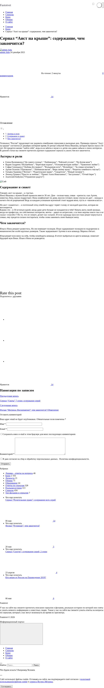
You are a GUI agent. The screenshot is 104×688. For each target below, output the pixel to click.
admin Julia (5, 52)
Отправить (5, 464)
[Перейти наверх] (21, 634)
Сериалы (9, 490)
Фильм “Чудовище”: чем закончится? (22, 526)
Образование (11, 483)
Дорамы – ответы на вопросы (19, 473)
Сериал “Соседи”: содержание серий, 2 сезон (26, 551)
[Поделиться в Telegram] (25, 340)
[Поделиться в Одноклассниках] (25, 361)
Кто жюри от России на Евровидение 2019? (25, 577)
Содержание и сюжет (16, 136)
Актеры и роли (13, 134)
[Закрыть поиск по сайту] (1, 675)
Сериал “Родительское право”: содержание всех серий (30, 500)
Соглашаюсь (6, 687)
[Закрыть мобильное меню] (1, 663)
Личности (10, 478)
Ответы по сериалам (14, 485)
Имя (3, 424)
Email (3, 429)
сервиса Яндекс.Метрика (41, 682)
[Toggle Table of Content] (2, 129)
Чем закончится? (14, 139)
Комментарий (7, 454)
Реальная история (13, 488)
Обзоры (9, 480)
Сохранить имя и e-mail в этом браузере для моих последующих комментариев (39, 434)
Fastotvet (5, 5)
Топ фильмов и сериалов (16, 493)
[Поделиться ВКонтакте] (25, 319)
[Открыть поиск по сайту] (99, 5)
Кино (7, 476)
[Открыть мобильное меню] (103, 5)
